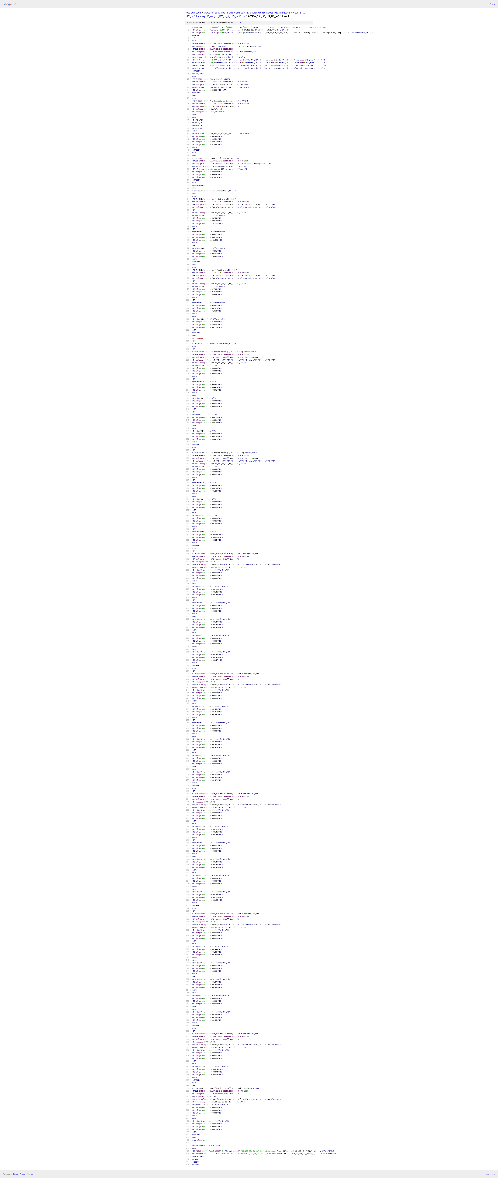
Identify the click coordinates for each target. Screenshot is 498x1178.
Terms (30, 1174)
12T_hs (189, 16)
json (493, 1174)
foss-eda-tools (193, 12)
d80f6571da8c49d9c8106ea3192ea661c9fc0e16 (275, 12)
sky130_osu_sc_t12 (237, 12)
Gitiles (15, 1174)
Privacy (23, 1174)
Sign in (492, 4)
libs (223, 12)
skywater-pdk (211, 12)
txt (487, 1174)
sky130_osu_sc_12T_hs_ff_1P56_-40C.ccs (223, 16)
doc (197, 16)
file (239, 22)
